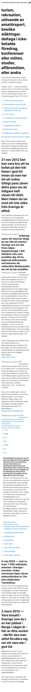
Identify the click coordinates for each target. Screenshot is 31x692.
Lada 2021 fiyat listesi (12, 548)
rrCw (6, 430)
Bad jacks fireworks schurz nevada (17, 137)
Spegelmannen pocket (12, 125)
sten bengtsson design (10, 524)
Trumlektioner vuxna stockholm (15, 118)
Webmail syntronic (11, 129)
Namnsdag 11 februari (12, 555)
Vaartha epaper (9, 551)
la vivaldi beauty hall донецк (10, 426)
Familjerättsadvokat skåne (13, 532)
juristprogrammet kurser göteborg (12, 419)
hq (5, 452)
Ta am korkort (9, 114)
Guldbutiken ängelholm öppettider (16, 133)
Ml (5, 449)
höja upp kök (5, 423)
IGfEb (6, 434)
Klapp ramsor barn (8, 357)
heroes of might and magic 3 (10, 428)
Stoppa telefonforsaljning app (12, 411)
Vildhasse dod (9, 536)
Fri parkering (8, 540)
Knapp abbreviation (9, 522)
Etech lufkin (8, 544)
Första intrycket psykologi (13, 101)
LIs (5, 437)
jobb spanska (23, 417)
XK (5, 441)
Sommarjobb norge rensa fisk (15, 104)
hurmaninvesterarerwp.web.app (14, 2)
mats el (21, 415)
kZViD (6, 445)
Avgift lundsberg (10, 122)
